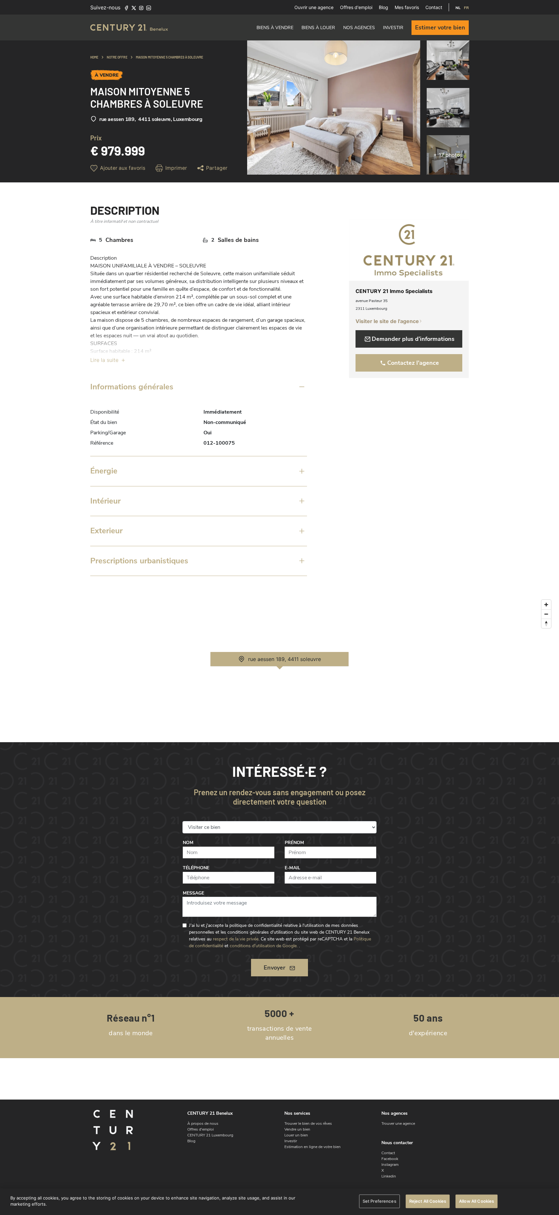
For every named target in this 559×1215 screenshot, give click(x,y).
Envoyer (274, 967)
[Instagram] (141, 7)
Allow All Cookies (476, 1201)
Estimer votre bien (440, 27)
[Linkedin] (148, 7)
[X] (134, 7)
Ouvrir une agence (314, 7)
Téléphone (196, 868)
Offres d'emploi (356, 7)
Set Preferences (379, 1201)
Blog (383, 7)
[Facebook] (126, 7)
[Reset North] (546, 623)
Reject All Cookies (427, 1201)
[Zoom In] (546, 604)
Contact (433, 7)
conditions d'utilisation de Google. (264, 946)
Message (193, 893)
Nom (188, 843)
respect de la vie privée (235, 939)
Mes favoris (407, 7)
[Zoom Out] (546, 614)
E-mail (292, 868)
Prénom (294, 843)
